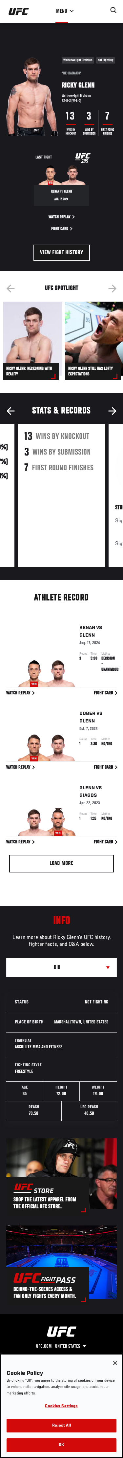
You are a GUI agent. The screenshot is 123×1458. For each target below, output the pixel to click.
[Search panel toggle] (113, 10)
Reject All (61, 1426)
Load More (61, 864)
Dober (87, 713)
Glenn (87, 635)
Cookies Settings (61, 1406)
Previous (10, 288)
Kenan (87, 627)
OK (61, 1445)
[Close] (115, 1363)
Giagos (88, 795)
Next (112, 288)
